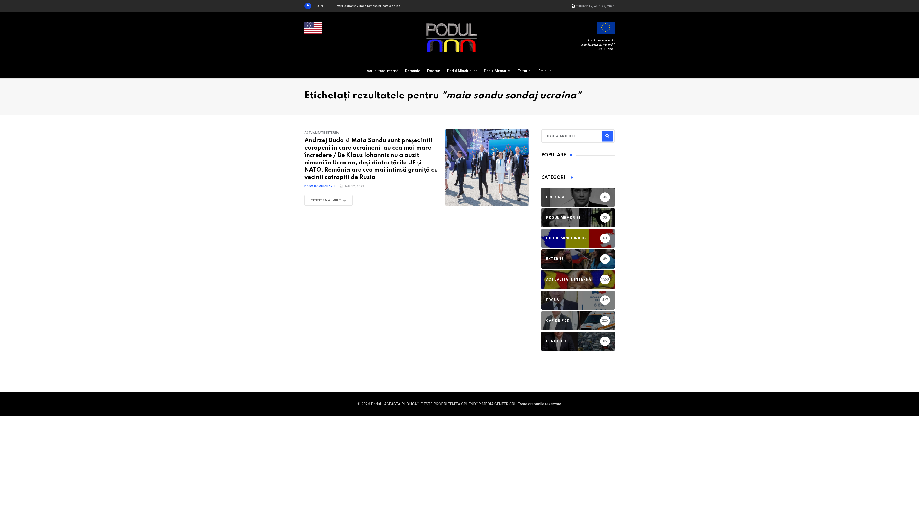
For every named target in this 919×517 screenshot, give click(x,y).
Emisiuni (545, 71)
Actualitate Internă (382, 71)
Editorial (525, 71)
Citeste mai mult (326, 200)
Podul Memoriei (497, 71)
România (412, 71)
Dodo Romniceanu (319, 186)
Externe (433, 71)
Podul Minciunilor (462, 71)
